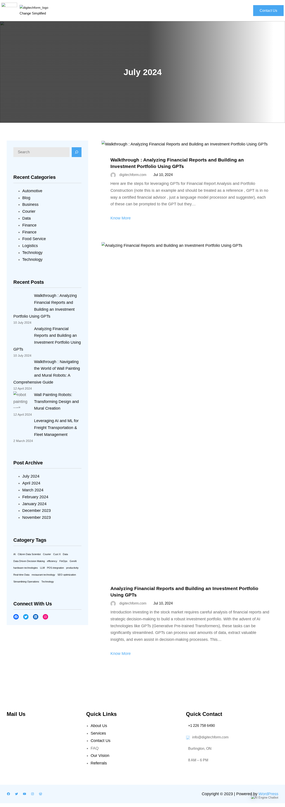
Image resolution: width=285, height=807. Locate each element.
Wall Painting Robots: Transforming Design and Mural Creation (56, 401)
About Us (99, 725)
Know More (120, 218)
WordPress (268, 794)
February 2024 (35, 497)
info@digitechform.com (210, 737)
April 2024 (31, 483)
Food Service (34, 239)
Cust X (57, 554)
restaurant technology (43, 574)
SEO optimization (66, 574)
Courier (28, 211)
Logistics (30, 245)
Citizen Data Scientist (29, 554)
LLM (42, 567)
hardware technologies (25, 567)
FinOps (63, 561)
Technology (32, 252)
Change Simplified (33, 13)
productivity (72, 567)
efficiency (52, 561)
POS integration (55, 567)
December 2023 (36, 510)
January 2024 (34, 504)
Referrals (99, 763)
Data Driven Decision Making (29, 561)
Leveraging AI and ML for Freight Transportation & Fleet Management (56, 428)
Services (98, 733)
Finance (29, 225)
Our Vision (100, 755)
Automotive (32, 191)
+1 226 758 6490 (201, 725)
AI (14, 554)
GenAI (73, 561)
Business (30, 204)
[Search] (76, 152)
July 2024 (30, 476)
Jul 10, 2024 (163, 175)
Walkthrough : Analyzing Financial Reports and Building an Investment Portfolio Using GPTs (177, 163)
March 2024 (32, 490)
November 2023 (36, 517)
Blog (26, 198)
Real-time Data (21, 574)
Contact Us (268, 10)
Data (26, 218)
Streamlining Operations (26, 581)
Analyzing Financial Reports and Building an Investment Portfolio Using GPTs (184, 591)
